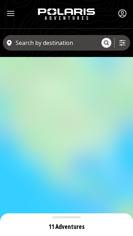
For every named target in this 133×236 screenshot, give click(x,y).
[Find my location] (122, 71)
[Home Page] (66, 14)
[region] (66, 146)
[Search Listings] (106, 43)
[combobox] (57, 43)
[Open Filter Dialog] (122, 43)
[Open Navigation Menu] (11, 13)
